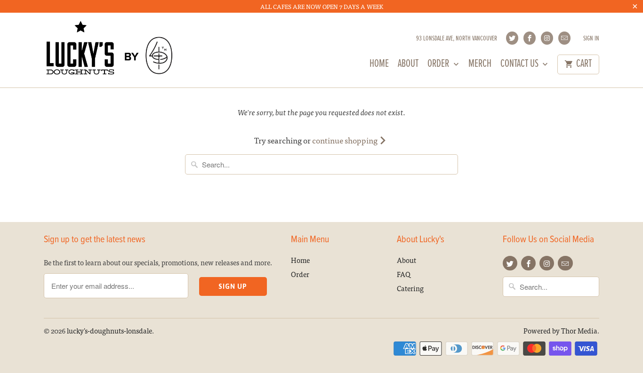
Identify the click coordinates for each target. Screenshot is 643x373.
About (408, 65)
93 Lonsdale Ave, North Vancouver (456, 38)
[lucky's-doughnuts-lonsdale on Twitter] (512, 38)
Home (379, 65)
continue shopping (345, 140)
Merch (479, 65)
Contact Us (520, 65)
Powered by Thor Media (560, 330)
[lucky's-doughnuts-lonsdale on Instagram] (547, 38)
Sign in (591, 38)
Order (439, 65)
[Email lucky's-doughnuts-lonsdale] (564, 38)
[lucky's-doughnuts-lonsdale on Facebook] (529, 38)
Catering (410, 288)
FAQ (403, 274)
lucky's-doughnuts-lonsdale (109, 330)
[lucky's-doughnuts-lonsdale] (110, 50)
